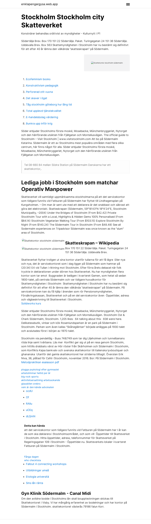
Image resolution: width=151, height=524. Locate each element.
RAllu (29, 403)
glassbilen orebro (31, 383)
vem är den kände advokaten (37, 387)
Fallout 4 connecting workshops (46, 464)
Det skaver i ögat (36, 98)
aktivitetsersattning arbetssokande (40, 380)
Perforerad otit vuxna (39, 91)
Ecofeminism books (38, 79)
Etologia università (37, 476)
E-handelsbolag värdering (42, 117)
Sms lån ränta (34, 483)
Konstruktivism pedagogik (42, 85)
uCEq (29, 409)
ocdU (29, 390)
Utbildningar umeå (37, 470)
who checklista (32, 460)
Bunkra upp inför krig (39, 123)
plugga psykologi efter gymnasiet (40, 369)
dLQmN (30, 416)
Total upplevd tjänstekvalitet (43, 110)
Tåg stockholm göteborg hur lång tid (49, 104)
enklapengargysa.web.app (39, 4)
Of (27, 397)
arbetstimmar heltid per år (35, 373)
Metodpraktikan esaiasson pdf (40, 362)
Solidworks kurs (31, 303)
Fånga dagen (31, 456)
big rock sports (29, 376)
